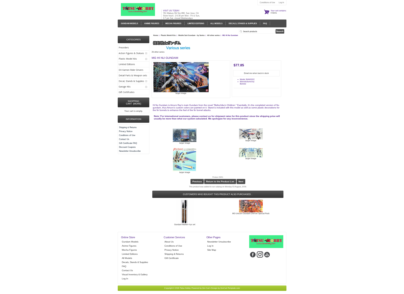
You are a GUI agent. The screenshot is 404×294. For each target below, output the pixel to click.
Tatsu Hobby (185, 288)
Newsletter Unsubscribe (130, 151)
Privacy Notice (125, 131)
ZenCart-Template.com (230, 288)
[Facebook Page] (252, 254)
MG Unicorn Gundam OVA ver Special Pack (250, 213)
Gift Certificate (171, 258)
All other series (213, 35)
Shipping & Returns (128, 127)
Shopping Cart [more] (133, 102)
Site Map (211, 250)
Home (155, 35)
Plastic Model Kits (168, 35)
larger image (184, 143)
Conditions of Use (267, 2)
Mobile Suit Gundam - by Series (191, 35)
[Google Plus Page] (259, 254)
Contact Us (124, 139)
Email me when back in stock (256, 73)
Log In (281, 2)
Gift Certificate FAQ (128, 143)
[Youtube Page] (266, 254)
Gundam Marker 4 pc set (184, 224)
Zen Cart (206, 288)
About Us (169, 241)
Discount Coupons (127, 147)
